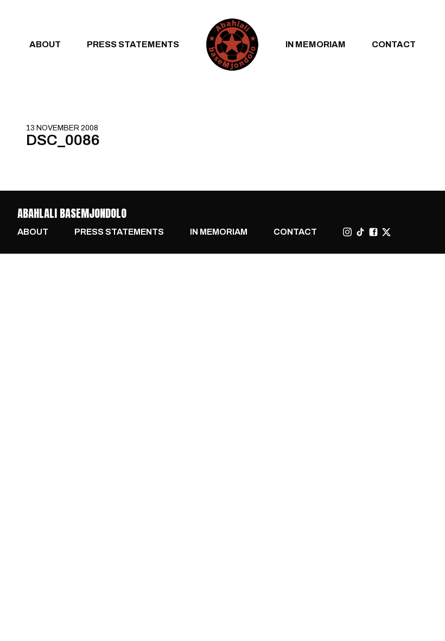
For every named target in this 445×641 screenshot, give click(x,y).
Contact (394, 44)
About (45, 44)
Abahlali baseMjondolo (71, 213)
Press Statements (133, 44)
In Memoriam (315, 44)
